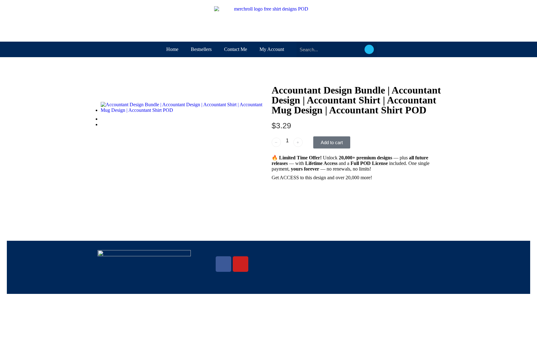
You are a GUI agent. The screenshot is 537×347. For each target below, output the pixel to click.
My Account (271, 49)
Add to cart (332, 142)
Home (172, 49)
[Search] (369, 49)
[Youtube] (240, 264)
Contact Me (235, 49)
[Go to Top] (527, 337)
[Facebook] (223, 264)
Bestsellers (201, 49)
